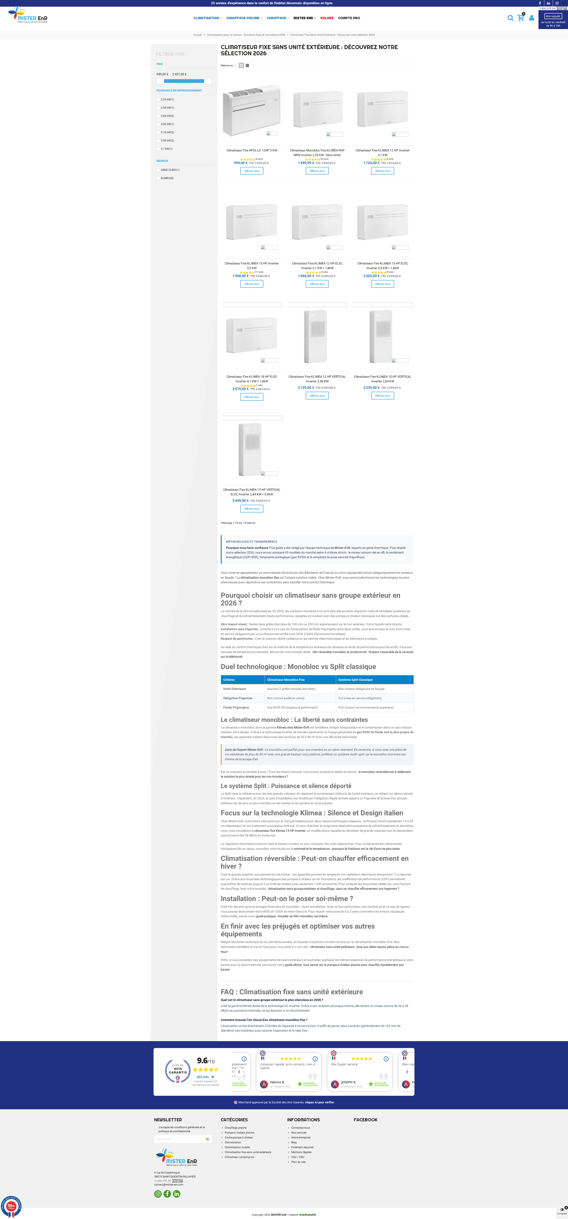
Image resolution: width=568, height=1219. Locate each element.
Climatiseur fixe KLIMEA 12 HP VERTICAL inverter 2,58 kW (317, 379)
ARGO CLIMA (170, 169)
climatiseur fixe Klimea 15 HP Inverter (279, 831)
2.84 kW (167, 115)
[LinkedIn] (176, 1194)
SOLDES (327, 18)
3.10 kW (167, 132)
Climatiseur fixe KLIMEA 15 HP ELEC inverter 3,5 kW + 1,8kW (382, 266)
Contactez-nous (300, 1127)
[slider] (160, 81)
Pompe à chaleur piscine (239, 1132)
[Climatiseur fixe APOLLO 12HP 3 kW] (252, 110)
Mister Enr (303, 18)
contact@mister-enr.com (168, 1184)
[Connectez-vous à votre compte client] (532, 18)
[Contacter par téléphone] (553, 8)
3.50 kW (167, 140)
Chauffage (276, 18)
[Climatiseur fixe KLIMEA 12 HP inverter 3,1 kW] (383, 110)
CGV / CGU (297, 1157)
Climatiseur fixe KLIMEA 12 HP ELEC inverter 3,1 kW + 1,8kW (317, 266)
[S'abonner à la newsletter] (208, 1139)
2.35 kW (167, 99)
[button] (510, 18)
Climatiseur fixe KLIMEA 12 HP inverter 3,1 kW (383, 153)
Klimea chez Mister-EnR (293, 727)
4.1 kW (166, 148)
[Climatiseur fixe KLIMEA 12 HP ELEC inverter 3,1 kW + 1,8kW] (317, 223)
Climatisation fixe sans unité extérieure (248, 1152)
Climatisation (206, 18)
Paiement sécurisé (302, 1147)
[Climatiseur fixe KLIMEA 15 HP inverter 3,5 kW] (252, 223)
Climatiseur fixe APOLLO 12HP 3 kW (252, 150)
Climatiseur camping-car (239, 1157)
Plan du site (298, 1161)
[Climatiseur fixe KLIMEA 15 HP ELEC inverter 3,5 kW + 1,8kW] (383, 223)
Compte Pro (349, 18)
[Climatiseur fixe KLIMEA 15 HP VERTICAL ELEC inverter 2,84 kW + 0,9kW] (252, 450)
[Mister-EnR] (28, 15)
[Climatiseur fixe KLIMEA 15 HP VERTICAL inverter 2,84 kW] (383, 337)
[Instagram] (158, 1194)
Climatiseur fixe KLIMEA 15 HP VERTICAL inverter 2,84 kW (382, 379)
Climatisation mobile (237, 1147)
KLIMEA (167, 178)
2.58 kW (167, 107)
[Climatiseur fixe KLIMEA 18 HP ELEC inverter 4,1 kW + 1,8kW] (252, 337)
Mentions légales (301, 1152)
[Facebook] (167, 1194)
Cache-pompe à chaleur (239, 1137)
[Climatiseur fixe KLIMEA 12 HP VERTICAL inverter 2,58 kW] (317, 337)
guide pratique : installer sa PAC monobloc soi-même (291, 916)
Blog (564, 3)
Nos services (298, 1132)
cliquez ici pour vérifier (319, 1102)
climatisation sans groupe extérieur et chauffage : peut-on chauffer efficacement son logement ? (333, 889)
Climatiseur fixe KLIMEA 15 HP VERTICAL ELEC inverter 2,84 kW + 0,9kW (251, 492)
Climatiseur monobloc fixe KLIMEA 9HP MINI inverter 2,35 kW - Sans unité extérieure (317, 155)
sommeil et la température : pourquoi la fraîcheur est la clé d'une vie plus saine (347, 849)
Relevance (227, 65)
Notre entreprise (300, 1137)
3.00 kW (167, 124)
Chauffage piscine (242, 18)
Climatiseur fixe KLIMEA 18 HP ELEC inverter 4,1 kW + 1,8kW (252, 379)
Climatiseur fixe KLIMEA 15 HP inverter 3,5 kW (252, 266)
